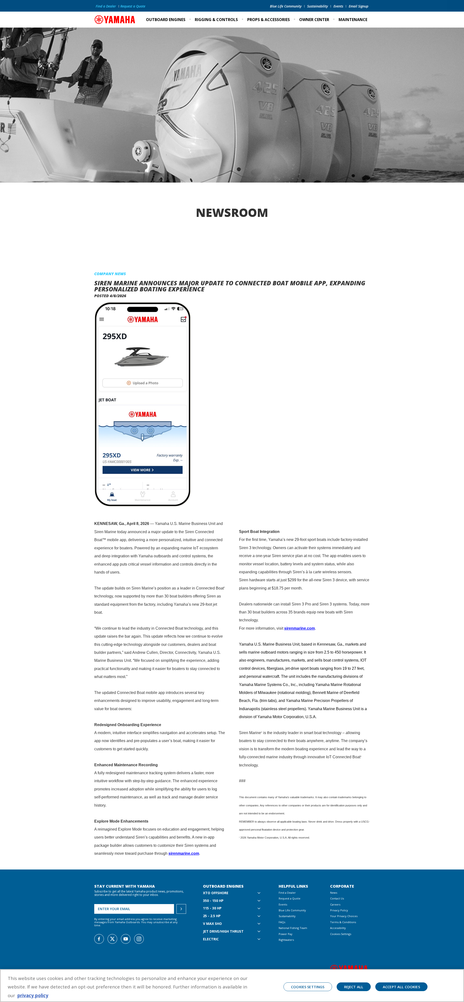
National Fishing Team (293, 928)
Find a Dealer (106, 6)
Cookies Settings (340, 934)
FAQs (282, 922)
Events (338, 6)
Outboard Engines (165, 19)
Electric (211, 939)
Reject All (353, 986)
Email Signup (358, 6)
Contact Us (337, 898)
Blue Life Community (286, 6)
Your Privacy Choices (343, 916)
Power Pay (285, 934)
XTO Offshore (215, 893)
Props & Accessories (268, 19)
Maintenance (353, 19)
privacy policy (32, 995)
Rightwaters (286, 940)
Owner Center (314, 19)
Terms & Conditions (343, 922)
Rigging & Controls (216, 19)
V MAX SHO (212, 924)
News (333, 892)
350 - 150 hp (213, 901)
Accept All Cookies (401, 986)
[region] (232, 985)
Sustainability (317, 6)
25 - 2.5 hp (212, 916)
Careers (335, 904)
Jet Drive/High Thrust (223, 931)
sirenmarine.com (183, 853)
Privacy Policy (339, 910)
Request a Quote (132, 6)
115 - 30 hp (212, 908)
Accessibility (338, 928)
